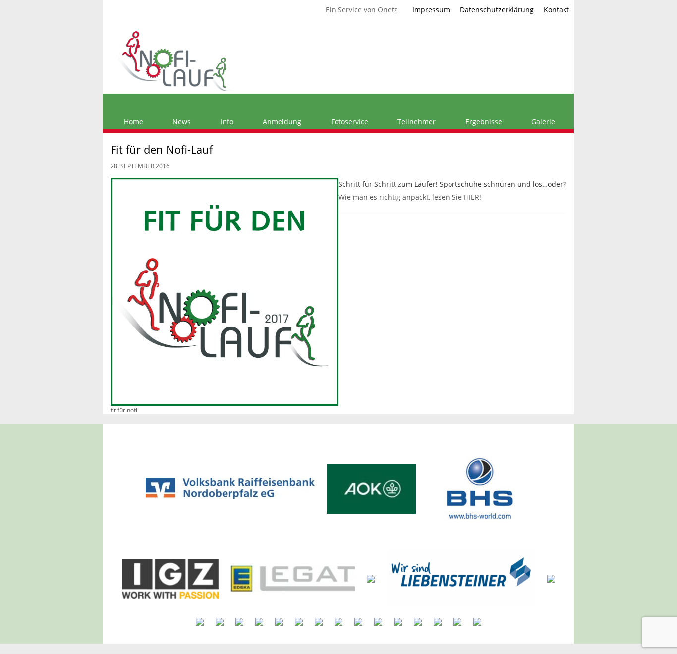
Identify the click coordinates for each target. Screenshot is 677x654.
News (180, 121)
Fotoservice (348, 121)
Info (226, 121)
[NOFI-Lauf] (174, 60)
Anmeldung (281, 121)
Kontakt (556, 9)
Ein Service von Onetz (361, 9)
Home (132, 121)
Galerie (542, 121)
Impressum (431, 9)
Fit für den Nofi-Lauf (162, 149)
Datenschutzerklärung (497, 9)
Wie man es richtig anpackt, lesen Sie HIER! (409, 197)
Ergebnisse (482, 121)
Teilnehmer (415, 121)
